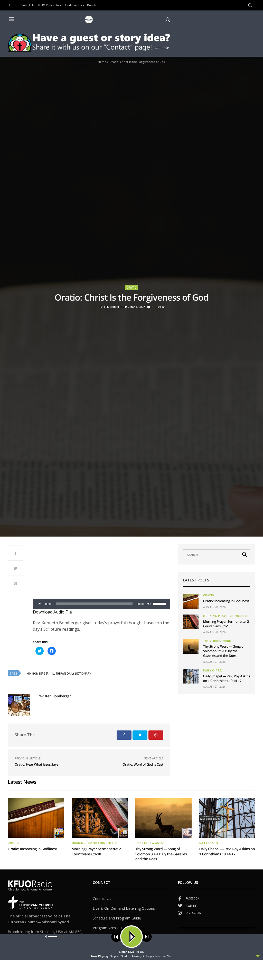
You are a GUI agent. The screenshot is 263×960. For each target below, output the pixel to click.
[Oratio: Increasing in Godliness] (191, 601)
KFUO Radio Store (49, 5)
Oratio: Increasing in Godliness (226, 601)
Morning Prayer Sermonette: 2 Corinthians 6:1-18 (226, 623)
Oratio (131, 287)
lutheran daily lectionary (71, 673)
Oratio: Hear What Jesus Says (36, 764)
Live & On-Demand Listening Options (124, 908)
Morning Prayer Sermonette (225, 616)
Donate (92, 5)
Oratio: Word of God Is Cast (143, 764)
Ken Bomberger (38, 673)
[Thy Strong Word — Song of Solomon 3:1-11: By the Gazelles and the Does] (191, 646)
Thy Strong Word (217, 640)
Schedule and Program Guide (117, 918)
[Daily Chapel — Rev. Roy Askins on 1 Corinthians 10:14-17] (191, 676)
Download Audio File (52, 612)
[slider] (160, 603)
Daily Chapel (212, 670)
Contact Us (27, 5)
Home (12, 5)
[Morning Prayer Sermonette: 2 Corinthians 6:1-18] (191, 622)
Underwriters (74, 5)
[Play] (39, 603)
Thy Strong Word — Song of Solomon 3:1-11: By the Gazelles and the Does (224, 651)
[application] (101, 604)
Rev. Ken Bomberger (112, 307)
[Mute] (149, 603)
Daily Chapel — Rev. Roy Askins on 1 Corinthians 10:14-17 (226, 678)
